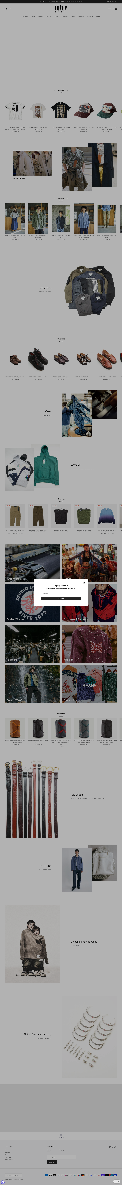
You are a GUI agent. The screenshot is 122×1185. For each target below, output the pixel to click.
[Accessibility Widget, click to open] (3, 1182)
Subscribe (61, 598)
